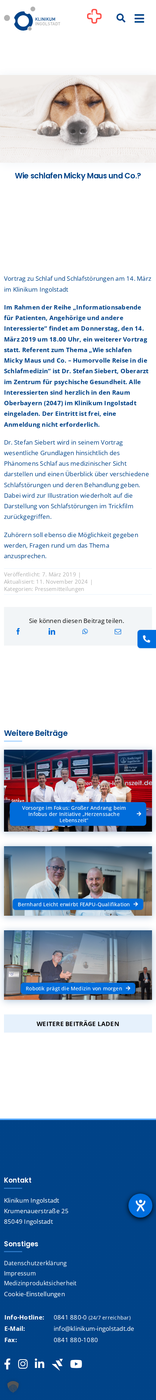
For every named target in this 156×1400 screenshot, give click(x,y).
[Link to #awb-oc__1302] (94, 19)
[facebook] (7, 1364)
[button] (13, 1387)
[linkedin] (39, 1364)
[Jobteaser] (57, 1364)
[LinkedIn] (52, 631)
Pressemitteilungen (60, 588)
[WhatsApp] (85, 631)
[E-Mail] (118, 631)
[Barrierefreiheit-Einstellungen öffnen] (140, 1206)
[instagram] (23, 1364)
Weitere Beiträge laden (78, 1024)
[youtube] (76, 1364)
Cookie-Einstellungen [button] (34, 1294)
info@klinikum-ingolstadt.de (94, 1328)
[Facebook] (18, 631)
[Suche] (121, 18)
